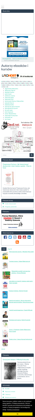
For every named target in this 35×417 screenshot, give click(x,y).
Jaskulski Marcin (9, 103)
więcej (3, 349)
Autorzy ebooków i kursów (19, 58)
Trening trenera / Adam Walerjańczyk (19, 261)
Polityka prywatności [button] (13, 409)
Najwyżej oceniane (10, 391)
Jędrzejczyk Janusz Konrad (12, 106)
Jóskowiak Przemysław (11, 115)
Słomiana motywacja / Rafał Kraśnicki (19, 320)
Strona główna (7, 58)
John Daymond (9, 112)
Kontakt (7, 388)
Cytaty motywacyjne (10, 203)
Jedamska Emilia (9, 104)
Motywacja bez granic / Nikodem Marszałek (21, 251)
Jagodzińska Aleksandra (11, 88)
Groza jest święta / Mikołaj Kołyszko (16, 359)
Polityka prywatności (10, 397)
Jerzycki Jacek (8, 110)
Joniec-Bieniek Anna (10, 113)
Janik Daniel (8, 94)
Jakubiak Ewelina (9, 92)
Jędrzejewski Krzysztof (11, 108)
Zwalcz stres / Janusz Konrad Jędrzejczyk (20, 339)
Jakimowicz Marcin (10, 90)
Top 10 (10, 249)
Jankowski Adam (9, 97)
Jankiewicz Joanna (10, 96)
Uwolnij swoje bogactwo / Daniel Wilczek (20, 310)
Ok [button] (17, 414)
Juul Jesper (8, 119)
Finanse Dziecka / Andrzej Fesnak (18, 291)
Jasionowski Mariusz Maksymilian (14, 101)
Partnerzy (8, 394)
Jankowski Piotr (9, 99)
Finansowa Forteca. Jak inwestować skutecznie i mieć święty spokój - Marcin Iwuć (17, 166)
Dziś (4, 249)
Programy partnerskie (11, 206)
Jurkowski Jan (8, 117)
